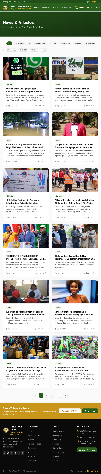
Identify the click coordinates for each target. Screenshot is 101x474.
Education (65, 43)
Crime (53, 43)
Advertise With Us (70, 411)
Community (56, 440)
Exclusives (90, 43)
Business (20, 43)
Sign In (87, 2)
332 (60, 395)
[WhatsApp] (11, 453)
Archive (31, 440)
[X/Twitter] (8, 453)
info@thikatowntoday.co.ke (88, 432)
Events (56, 7)
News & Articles (34, 435)
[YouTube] (22, 453)
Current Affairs (58, 431)
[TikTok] (18, 453)
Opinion (55, 456)
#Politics (34, 50)
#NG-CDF (23, 50)
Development (57, 435)
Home (36, 7)
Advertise (31, 456)
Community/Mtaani (37, 43)
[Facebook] (4, 453)
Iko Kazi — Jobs (34, 444)
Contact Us (90, 411)
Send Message (88, 450)
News (44, 7)
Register (95, 2)
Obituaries (66, 7)
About (89, 7)
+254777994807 (87, 437)
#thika (44, 50)
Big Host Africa (92, 471)
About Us (31, 452)
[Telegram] (15, 453)
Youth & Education (59, 452)
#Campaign (11, 50)
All (9, 43)
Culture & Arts (57, 448)
